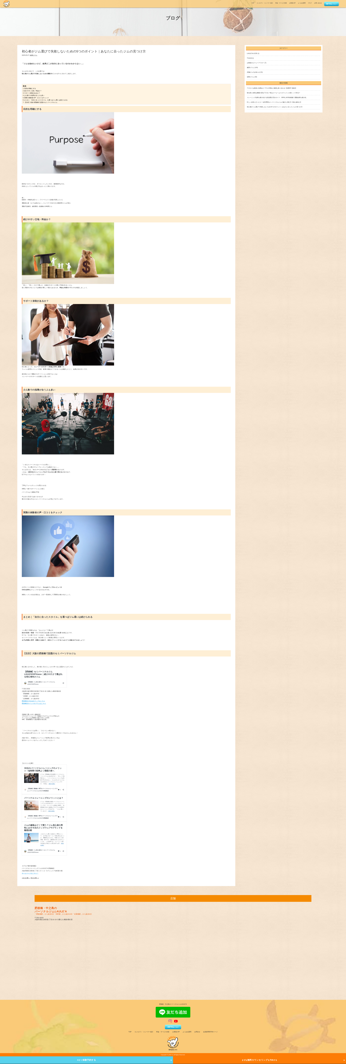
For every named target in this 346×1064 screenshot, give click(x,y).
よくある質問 (302, 3)
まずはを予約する (259, 1060)
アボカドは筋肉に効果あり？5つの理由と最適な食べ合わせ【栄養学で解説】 (272, 88)
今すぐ (86, 1060)
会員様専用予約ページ (210, 1032)
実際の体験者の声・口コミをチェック (36, 98)
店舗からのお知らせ (253, 72)
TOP (253, 3)
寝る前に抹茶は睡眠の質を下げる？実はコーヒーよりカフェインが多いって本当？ (273, 93)
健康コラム (33, 55)
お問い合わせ (318, 3)
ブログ (310, 3)
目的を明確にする (30, 88)
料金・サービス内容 (281, 3)
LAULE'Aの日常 (252, 53)
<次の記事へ (26, 878)
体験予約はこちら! (173, 1027)
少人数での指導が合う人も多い (34, 95)
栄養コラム (250, 77)
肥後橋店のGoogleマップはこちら (33, 701)
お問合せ (197, 1032)
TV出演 (249, 58)
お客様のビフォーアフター (255, 63)
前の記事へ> (35, 878)
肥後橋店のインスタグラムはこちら (34, 703)
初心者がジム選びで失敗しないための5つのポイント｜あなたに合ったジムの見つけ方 (274, 107)
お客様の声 (292, 3)
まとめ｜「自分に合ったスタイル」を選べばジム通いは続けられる (45, 100)
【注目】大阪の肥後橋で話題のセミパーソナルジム (40, 102)
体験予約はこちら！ (331, 4)
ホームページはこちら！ (30, 873)
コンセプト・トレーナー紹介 (265, 3)
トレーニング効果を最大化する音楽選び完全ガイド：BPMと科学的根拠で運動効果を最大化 (276, 97)
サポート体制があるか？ (32, 93)
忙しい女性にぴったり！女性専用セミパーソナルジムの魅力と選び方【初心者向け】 (274, 102)
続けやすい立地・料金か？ (33, 91)
